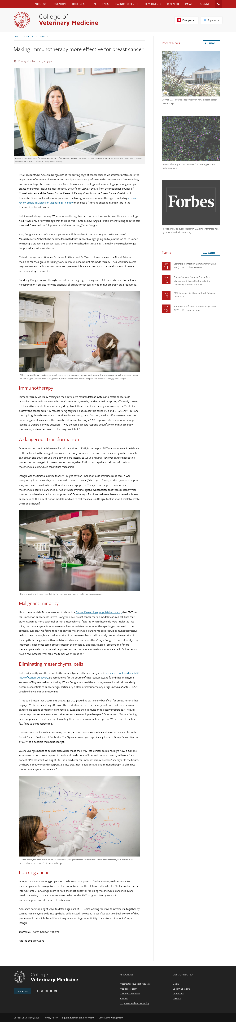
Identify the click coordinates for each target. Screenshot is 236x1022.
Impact (189, 4)
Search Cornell (218, 4)
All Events (209, 252)
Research (173, 4)
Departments (153, 4)
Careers (177, 998)
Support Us (213, 20)
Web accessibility (128, 988)
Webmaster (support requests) (135, 983)
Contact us (178, 993)
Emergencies (188, 20)
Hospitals (78, 4)
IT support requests (130, 993)
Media (176, 983)
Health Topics (100, 4)
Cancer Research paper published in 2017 (99, 612)
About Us (40, 4)
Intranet (124, 998)
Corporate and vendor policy (134, 1003)
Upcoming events (181, 988)
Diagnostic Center (126, 4)
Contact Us (22, 991)
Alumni (204, 4)
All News (210, 43)
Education (59, 4)
